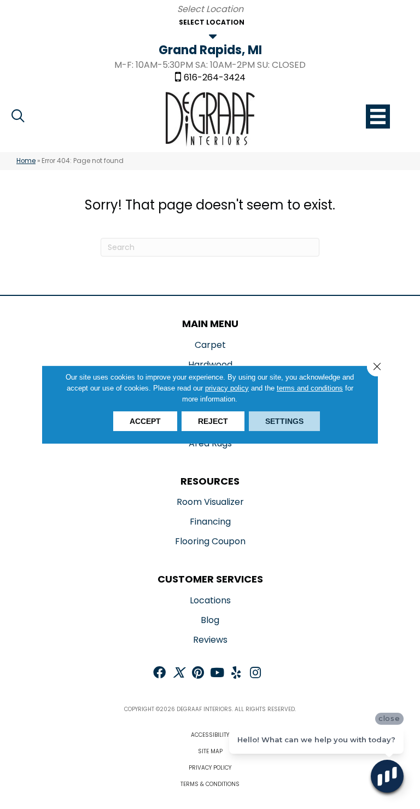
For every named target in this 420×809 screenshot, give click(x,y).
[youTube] (217, 673)
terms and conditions (310, 388)
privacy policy (227, 388)
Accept (145, 421)
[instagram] (255, 673)
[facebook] (159, 673)
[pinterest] (198, 673)
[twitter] (178, 673)
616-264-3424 (215, 78)
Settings (284, 421)
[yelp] (236, 673)
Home (26, 160)
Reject (213, 421)
